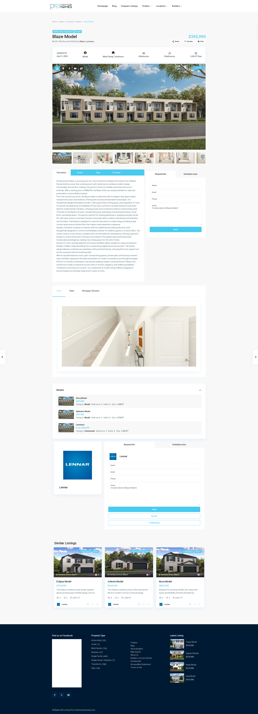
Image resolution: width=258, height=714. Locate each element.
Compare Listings (129, 6)
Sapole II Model (192, 653)
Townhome (68, 32)
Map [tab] (98, 172)
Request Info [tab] (160, 174)
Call (155, 516)
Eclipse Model (63, 581)
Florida (78, 22)
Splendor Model (83, 411)
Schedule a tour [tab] (191, 174)
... (95, 593)
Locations (161, 6)
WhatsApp (155, 523)
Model (78, 32)
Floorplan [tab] (117, 172)
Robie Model (191, 665)
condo (94, 644)
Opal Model (190, 676)
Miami (62, 22)
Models (60, 390)
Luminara (70, 22)
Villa (93, 668)
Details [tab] (80, 172)
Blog (114, 6)
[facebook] (55, 695)
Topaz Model (191, 642)
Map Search (136, 652)
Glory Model (81, 398)
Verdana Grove (64, 575)
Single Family (97, 656)
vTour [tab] (58, 291)
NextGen (95, 652)
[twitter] (61, 695)
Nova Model (165, 581)
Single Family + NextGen (101, 660)
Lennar (63, 487)
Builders (176, 6)
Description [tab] (61, 172)
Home (54, 22)
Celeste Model (115, 581)
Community (90, 431)
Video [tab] (71, 291)
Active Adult (96, 640)
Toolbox (146, 6)
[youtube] (68, 695)
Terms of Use (136, 667)
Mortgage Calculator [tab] (91, 291)
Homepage (102, 6)
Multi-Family (58, 32)
